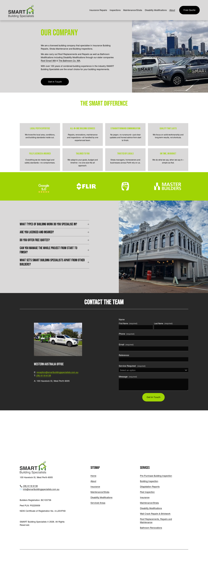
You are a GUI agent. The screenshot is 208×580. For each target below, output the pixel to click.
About (93, 481)
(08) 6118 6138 (43, 375)
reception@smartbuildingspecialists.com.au (57, 372)
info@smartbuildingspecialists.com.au (41, 489)
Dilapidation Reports (150, 486)
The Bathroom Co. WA (69, 60)
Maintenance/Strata (100, 491)
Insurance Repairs (98, 10)
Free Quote (189, 10)
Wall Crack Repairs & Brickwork (155, 513)
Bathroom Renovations (151, 527)
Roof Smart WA (48, 60)
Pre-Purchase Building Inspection (156, 475)
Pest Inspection (147, 491)
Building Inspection (149, 481)
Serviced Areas (98, 502)
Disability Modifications (156, 10)
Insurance (95, 486)
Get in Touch (55, 81)
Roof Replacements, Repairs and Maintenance (156, 520)
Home (93, 475)
